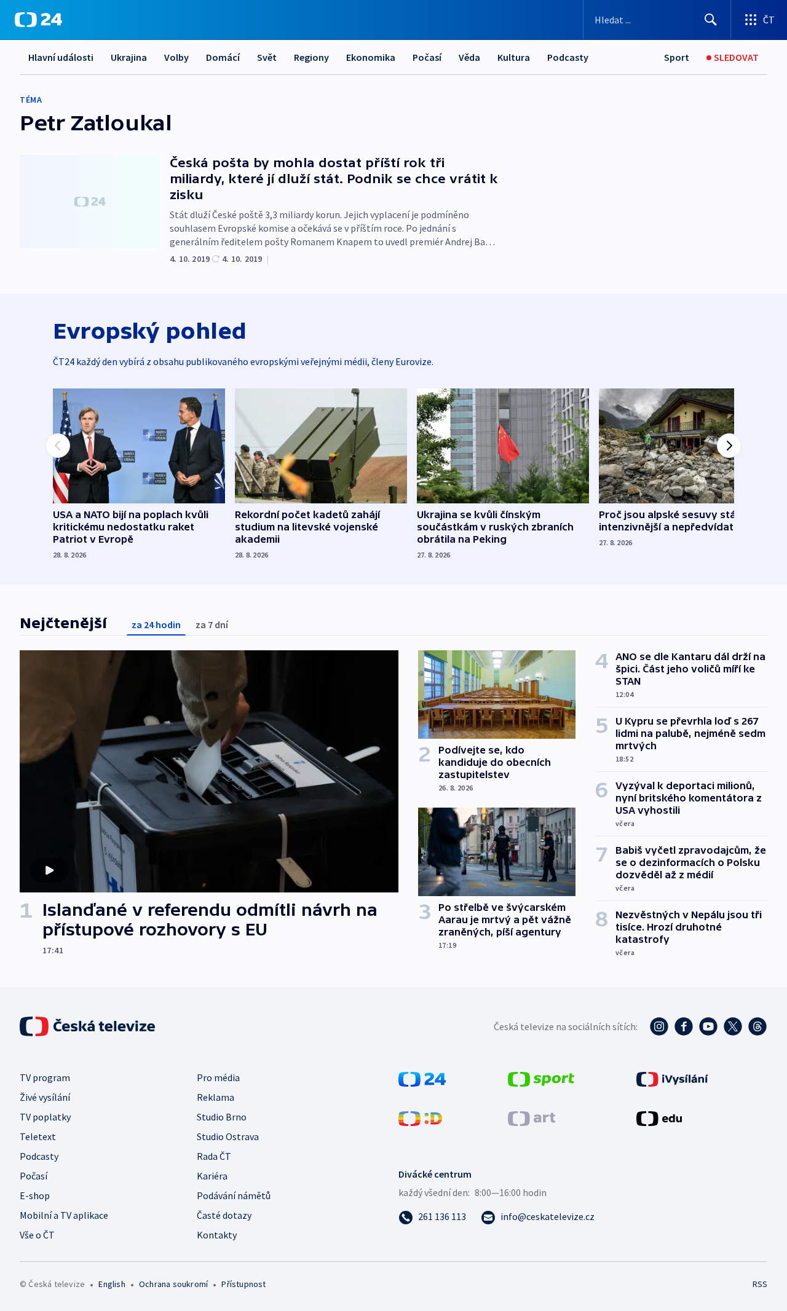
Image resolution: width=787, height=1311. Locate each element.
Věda (469, 57)
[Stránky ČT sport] (541, 1078)
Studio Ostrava (228, 1136)
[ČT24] (38, 19)
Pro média (218, 1077)
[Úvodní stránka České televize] (88, 1026)
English (111, 1283)
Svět (267, 57)
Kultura (513, 57)
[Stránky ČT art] (531, 1117)
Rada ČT (214, 1156)
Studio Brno (222, 1117)
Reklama (215, 1097)
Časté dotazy (224, 1215)
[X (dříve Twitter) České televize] (733, 1026)
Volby (176, 57)
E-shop (35, 1195)
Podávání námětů (234, 1195)
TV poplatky (45, 1117)
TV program (45, 1077)
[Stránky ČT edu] (659, 1117)
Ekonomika (370, 57)
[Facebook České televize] (684, 1026)
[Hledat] (710, 19)
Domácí (223, 57)
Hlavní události (60, 57)
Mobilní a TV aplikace (64, 1215)
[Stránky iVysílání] (672, 1078)
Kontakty (217, 1235)
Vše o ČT (37, 1235)
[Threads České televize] (757, 1026)
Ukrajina (129, 57)
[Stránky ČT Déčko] (420, 1117)
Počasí (427, 57)
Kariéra (212, 1176)
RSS (760, 1283)
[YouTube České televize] (708, 1026)
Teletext (38, 1136)
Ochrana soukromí (173, 1283)
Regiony (311, 57)
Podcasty (567, 57)
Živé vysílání (45, 1097)
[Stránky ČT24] (422, 1078)
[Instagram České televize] (659, 1026)
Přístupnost (243, 1283)
